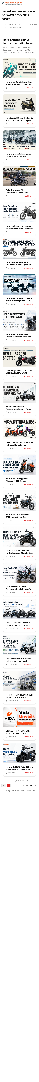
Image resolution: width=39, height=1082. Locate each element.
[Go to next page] (35, 785)
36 (31, 785)
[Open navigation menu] (35, 3)
